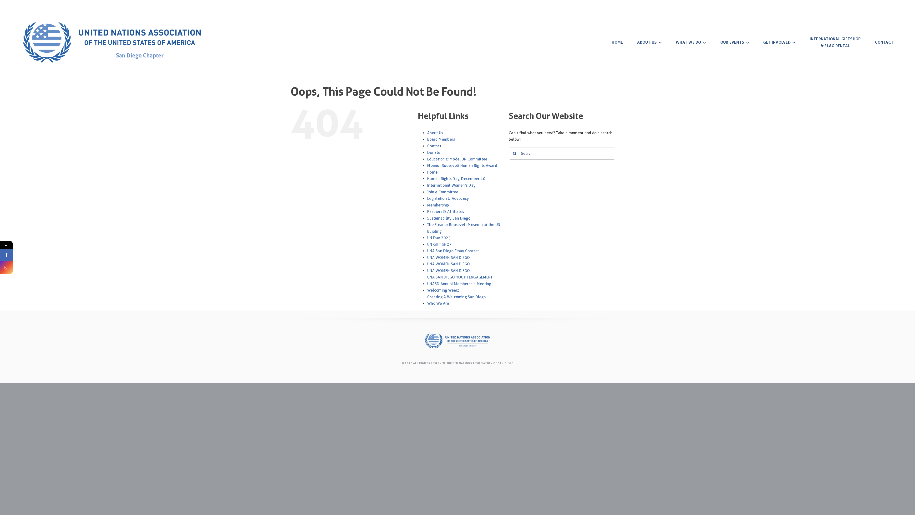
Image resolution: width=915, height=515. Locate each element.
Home (432, 172)
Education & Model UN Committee (457, 159)
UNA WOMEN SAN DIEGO (448, 257)
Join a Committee (442, 192)
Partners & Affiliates (445, 211)
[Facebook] (6, 255)
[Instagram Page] (6, 267)
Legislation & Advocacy (448, 198)
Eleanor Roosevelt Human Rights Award (462, 165)
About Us (435, 133)
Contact (434, 146)
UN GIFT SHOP (439, 244)
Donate (433, 152)
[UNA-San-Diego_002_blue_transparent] (111, 9)
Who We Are (438, 303)
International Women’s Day (451, 185)
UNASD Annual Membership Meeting (459, 284)
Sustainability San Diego (448, 218)
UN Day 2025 (439, 238)
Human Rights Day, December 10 (456, 178)
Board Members (441, 139)
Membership (438, 205)
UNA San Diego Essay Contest (453, 251)
